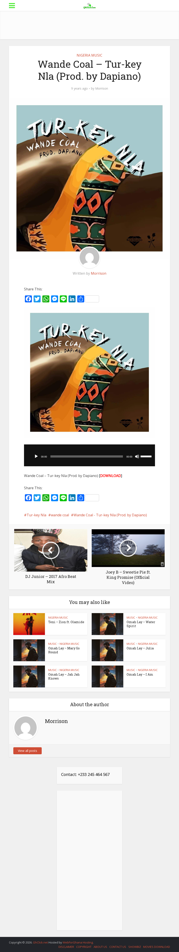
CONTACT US (117, 947)
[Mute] (137, 456)
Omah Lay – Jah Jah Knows (64, 676)
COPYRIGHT (83, 947)
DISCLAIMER (66, 947)
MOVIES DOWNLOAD (156, 947)
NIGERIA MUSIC (89, 55)
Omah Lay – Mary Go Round (64, 650)
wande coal (60, 515)
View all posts (27, 751)
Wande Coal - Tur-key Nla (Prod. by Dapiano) (110, 515)
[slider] (147, 456)
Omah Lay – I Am (140, 674)
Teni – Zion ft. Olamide (66, 622)
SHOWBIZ (134, 947)
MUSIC (131, 617)
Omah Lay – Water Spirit (141, 624)
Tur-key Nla (36, 515)
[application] (89, 455)
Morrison (101, 88)
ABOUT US (100, 947)
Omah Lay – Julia (140, 648)
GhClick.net (40, 942)
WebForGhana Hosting (78, 942)
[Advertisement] (89, 25)
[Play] (36, 456)
